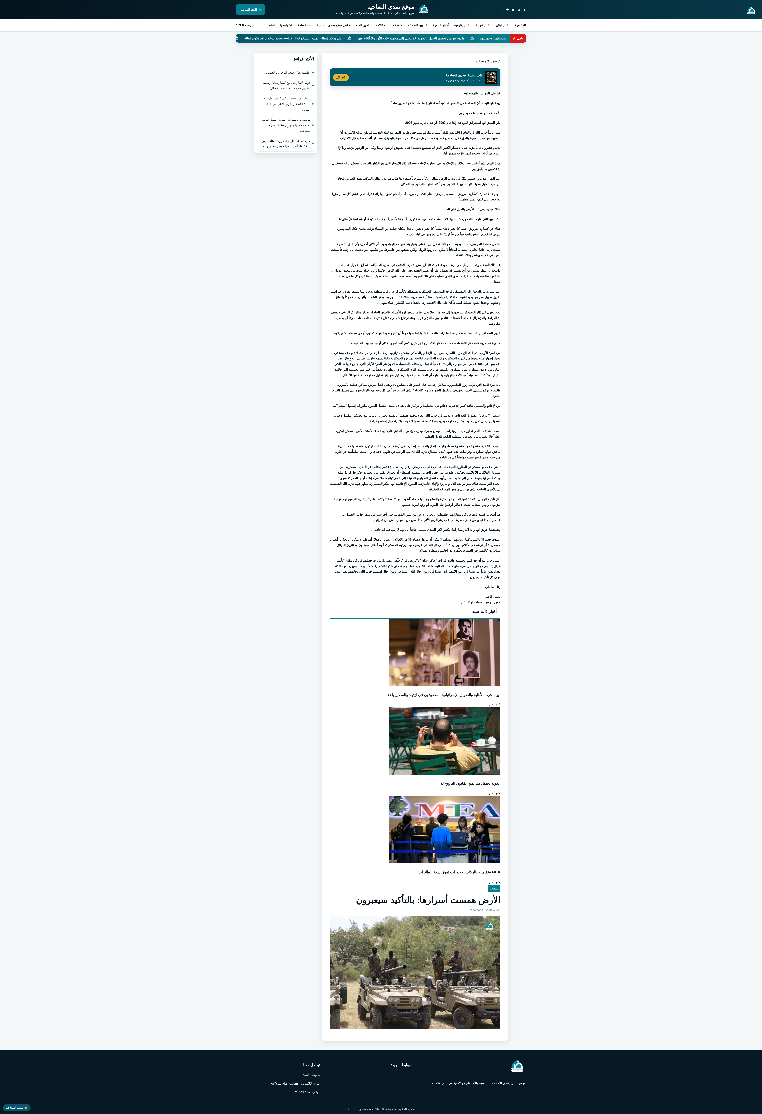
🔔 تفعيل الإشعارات (17, 1107)
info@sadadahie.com (283, 1083)
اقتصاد (270, 25)
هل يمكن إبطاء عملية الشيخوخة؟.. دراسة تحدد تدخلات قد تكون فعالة (420, 38)
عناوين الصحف (417, 25)
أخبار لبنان (502, 25)
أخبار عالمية (441, 25)
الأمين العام (363, 25)
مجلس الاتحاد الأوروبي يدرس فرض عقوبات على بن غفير (315, 38)
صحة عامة (304, 25)
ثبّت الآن (341, 77)
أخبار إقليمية (462, 25)
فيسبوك (495, 61)
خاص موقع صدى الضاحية (333, 25)
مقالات (380, 25)
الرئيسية (520, 25)
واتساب (481, 61)
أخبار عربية (483, 25)
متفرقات (396, 25)
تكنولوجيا (286, 25)
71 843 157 (302, 1092)
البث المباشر (249, 9)
